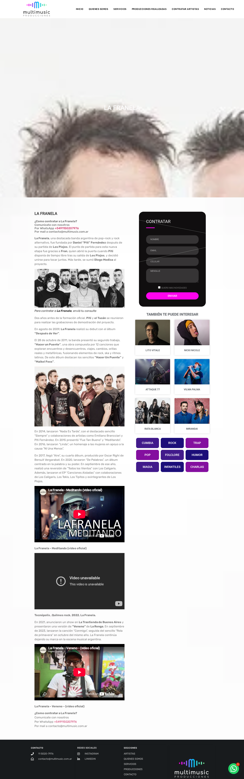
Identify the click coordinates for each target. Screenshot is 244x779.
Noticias (210, 9)
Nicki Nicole (192, 350)
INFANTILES (172, 467)
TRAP (197, 443)
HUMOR (197, 455)
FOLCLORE (172, 455)
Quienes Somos (98, 9)
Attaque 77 (153, 389)
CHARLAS (197, 467)
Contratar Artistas (185, 9)
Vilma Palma (192, 389)
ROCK (172, 443)
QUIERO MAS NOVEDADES (174, 288)
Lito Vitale (153, 350)
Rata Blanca (153, 428)
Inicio (79, 9)
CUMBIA (147, 443)
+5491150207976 (67, 228)
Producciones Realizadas (149, 9)
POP (148, 455)
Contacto (227, 9)
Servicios (119, 9)
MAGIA (147, 467)
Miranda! (192, 428)
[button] (233, 768)
